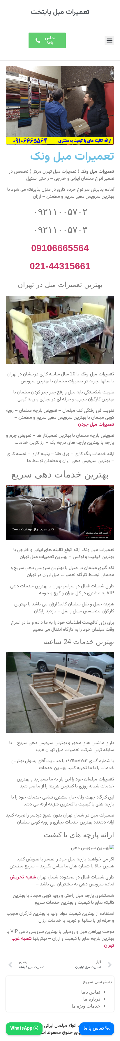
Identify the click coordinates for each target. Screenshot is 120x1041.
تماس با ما (94, 1028)
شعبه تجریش (23, 877)
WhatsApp (21, 1028)
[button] (109, 40)
